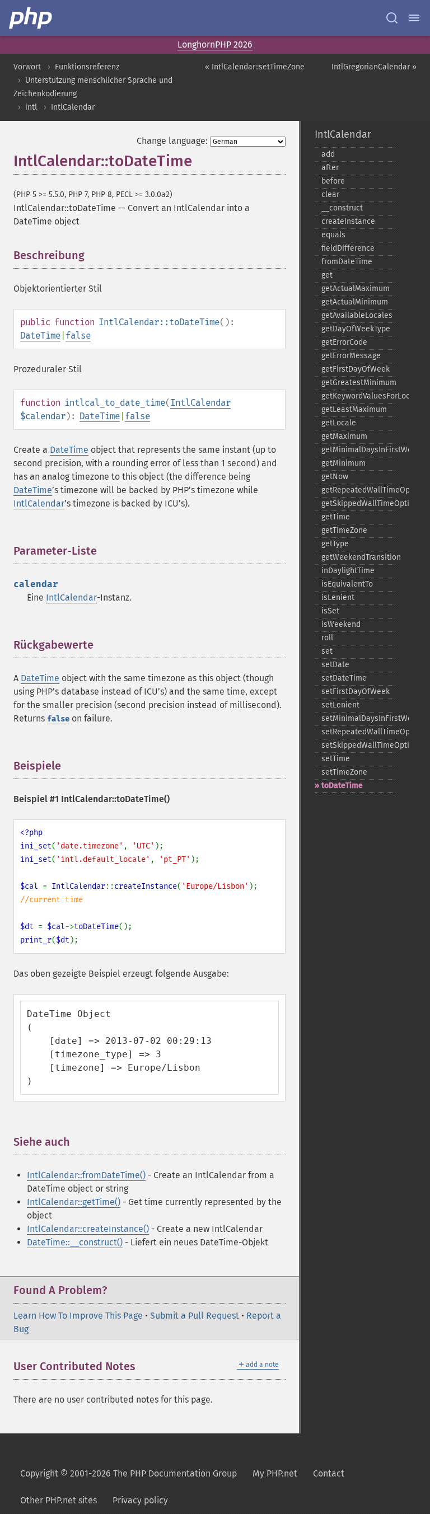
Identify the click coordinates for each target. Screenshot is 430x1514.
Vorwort (27, 67)
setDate (335, 664)
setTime (335, 758)
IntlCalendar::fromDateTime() (86, 1175)
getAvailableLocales (356, 315)
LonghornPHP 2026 (215, 44)
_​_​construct (342, 208)
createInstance (348, 221)
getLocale (338, 423)
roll (327, 638)
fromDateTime (346, 261)
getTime (335, 517)
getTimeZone (344, 530)
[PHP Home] (31, 18)
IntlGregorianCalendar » (374, 67)
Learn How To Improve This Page (78, 1315)
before (333, 181)
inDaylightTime (348, 570)
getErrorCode (344, 342)
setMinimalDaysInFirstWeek (358, 718)
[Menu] (414, 18)
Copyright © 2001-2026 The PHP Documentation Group (128, 1473)
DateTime (40, 335)
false (78, 335)
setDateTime (344, 678)
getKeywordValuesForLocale (358, 396)
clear (330, 194)
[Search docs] (392, 18)
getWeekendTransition (358, 557)
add (328, 154)
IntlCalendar (73, 107)
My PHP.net (275, 1473)
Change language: (172, 140)
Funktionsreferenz (87, 67)
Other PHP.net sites (58, 1500)
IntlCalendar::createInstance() (88, 1229)
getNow (334, 476)
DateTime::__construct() (75, 1242)
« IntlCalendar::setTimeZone (255, 67)
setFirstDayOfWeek (355, 691)
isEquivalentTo (347, 584)
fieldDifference (348, 248)
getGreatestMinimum (358, 382)
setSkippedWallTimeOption (358, 745)
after (330, 167)
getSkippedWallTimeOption (358, 503)
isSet (330, 611)
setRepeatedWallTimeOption (358, 732)
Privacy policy (140, 1500)
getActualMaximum (355, 288)
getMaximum (344, 436)
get (327, 275)
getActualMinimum (354, 302)
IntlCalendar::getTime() (73, 1202)
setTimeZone (344, 772)
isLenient (337, 597)
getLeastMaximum (354, 409)
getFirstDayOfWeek (355, 369)
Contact (328, 1473)
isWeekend (341, 624)
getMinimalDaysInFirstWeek (358, 449)
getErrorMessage (351, 355)
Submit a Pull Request (194, 1315)
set (327, 651)
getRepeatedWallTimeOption (358, 490)
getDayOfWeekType (355, 329)
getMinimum (343, 463)
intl (31, 107)
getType (335, 544)
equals (333, 235)
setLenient (340, 705)
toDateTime (342, 785)
